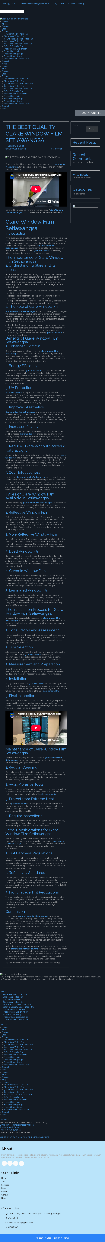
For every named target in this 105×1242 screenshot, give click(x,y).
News (4, 64)
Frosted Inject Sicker (13, 56)
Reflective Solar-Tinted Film (16, 34)
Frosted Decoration (12, 51)
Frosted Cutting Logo (13, 54)
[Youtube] (25, 983)
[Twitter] (18, 983)
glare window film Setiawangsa (31, 477)
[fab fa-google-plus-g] (15, 1163)
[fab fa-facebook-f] (4, 1163)
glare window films (34, 370)
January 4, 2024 (24, 146)
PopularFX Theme (61, 1238)
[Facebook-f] (3, 983)
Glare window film (13, 392)
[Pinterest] (33, 983)
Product (5, 31)
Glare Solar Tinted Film (14, 41)
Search (76, 125)
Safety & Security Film (13, 46)
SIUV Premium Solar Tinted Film (18, 44)
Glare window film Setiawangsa (20, 311)
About (4, 24)
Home (5, 21)
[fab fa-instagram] (21, 1163)
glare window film (41, 250)
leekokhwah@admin (25, 148)
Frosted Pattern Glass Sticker (16, 59)
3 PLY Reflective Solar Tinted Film (18, 39)
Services (5, 26)
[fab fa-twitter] (10, 1163)
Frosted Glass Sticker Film (15, 49)
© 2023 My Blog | (44, 1238)
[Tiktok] (10, 983)
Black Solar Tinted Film (14, 36)
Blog (4, 29)
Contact (5, 61)
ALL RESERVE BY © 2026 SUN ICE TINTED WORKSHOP (24, 1137)
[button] (52, 9)
